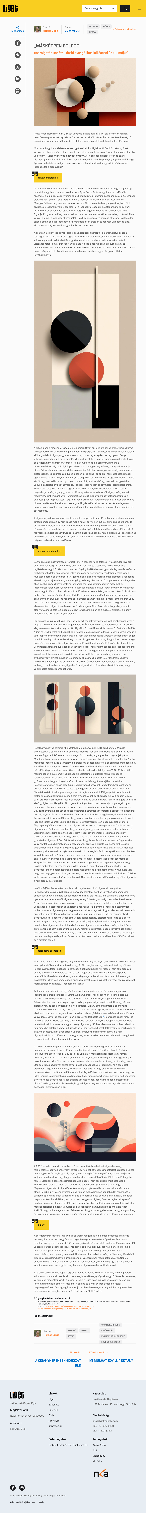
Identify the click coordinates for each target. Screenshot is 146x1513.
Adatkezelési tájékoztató (22, 1502)
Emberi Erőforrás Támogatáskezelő (68, 1445)
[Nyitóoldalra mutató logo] (27, 1395)
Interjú (93, 26)
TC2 (95, 1450)
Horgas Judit (50, 30)
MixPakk (97, 1461)
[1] (103, 1016)
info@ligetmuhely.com (105, 1421)
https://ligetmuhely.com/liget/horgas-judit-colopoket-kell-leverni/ (70, 1306)
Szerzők (53, 1410)
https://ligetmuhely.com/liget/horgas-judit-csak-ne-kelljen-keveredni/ (63, 1309)
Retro (92, 32)
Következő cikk (97, 1352)
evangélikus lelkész (113, 1336)
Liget (51, 1399)
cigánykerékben (110, 1325)
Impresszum (55, 1426)
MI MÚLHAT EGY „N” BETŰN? (111, 1360)
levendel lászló (110, 1342)
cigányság (107, 1330)
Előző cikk (75, 1352)
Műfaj (106, 26)
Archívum (54, 1420)
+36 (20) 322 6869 (103, 1426)
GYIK (51, 1415)
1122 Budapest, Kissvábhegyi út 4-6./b (114, 1404)
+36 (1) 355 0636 (102, 1431)
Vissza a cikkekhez (125, 29)
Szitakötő (54, 1404)
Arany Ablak (99, 1445)
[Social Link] (13, 1488)
